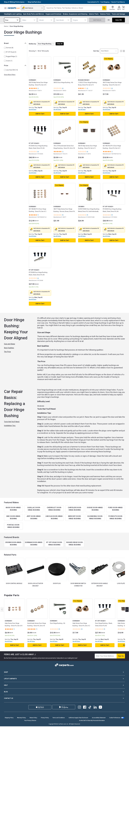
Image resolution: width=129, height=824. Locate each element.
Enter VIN (118, 20)
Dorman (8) (9, 47)
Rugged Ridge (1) (11, 56)
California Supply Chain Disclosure (78, 717)
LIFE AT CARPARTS (10, 678)
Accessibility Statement (99, 717)
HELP (6, 685)
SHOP (6, 672)
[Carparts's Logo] (14, 8)
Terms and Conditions (59, 717)
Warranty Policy (21, 717)
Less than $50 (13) (12, 70)
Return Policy (33, 717)
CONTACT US (8, 698)
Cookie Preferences (114, 717)
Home (6, 26)
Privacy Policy (45, 717)
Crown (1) (9, 61)
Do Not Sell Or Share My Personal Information (92, 720)
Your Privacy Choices (30, 720)
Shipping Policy (9, 717)
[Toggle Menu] (5, 8)
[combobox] (12, 20)
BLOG (6, 692)
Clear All (59, 44)
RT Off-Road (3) (11, 52)
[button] (46, 43)
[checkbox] (5, 48)
